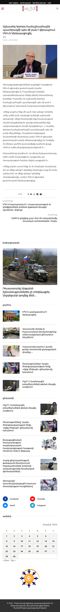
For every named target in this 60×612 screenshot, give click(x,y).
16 (14, 546)
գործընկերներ (39, 3)
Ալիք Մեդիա (44, 605)
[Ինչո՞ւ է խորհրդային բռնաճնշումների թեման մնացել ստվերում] (11, 385)
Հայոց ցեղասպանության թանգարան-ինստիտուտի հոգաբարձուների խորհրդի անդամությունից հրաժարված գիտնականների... (18, 466)
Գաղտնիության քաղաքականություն (30, 608)
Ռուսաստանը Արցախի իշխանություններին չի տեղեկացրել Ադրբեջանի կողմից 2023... (26, 292)
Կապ (49, 3)
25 (29, 551)
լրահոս (7, 305)
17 (22, 546)
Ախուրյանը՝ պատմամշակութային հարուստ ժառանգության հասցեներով (19, 483)
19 (37, 546)
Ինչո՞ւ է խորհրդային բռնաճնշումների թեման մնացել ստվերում (39, 384)
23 (14, 551)
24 (22, 551)
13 (46, 541)
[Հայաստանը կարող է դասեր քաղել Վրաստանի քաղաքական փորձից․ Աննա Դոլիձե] (11, 351)
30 (14, 556)
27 (46, 551)
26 (37, 551)
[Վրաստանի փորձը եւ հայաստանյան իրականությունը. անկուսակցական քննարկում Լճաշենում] (11, 333)
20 (46, 546)
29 (7, 556)
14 (53, 541)
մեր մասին (14, 3)
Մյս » (13, 560)
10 (22, 541)
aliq (4, 37)
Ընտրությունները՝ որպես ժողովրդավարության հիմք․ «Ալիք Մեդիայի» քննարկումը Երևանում (37, 367)
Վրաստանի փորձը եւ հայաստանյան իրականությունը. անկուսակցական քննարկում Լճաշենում (39, 333)
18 (29, 546)
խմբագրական (11, 242)
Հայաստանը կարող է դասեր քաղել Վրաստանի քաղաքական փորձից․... (39, 349)
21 (53, 546)
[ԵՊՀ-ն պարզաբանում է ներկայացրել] (11, 316)
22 (7, 551)
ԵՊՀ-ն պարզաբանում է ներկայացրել (34, 313)
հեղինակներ (25, 3)
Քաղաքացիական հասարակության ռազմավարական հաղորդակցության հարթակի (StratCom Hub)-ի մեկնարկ (18, 445)
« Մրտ (6, 560)
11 (29, 541)
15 (7, 546)
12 (37, 541)
